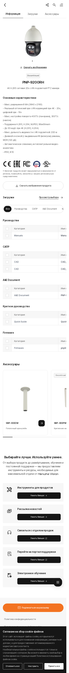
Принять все (54, 666)
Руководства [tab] (20, 208)
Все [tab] (7, 208)
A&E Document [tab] (49, 208)
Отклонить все (12, 666)
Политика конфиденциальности (20, 619)
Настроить (33, 666)
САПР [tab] (35, 208)
